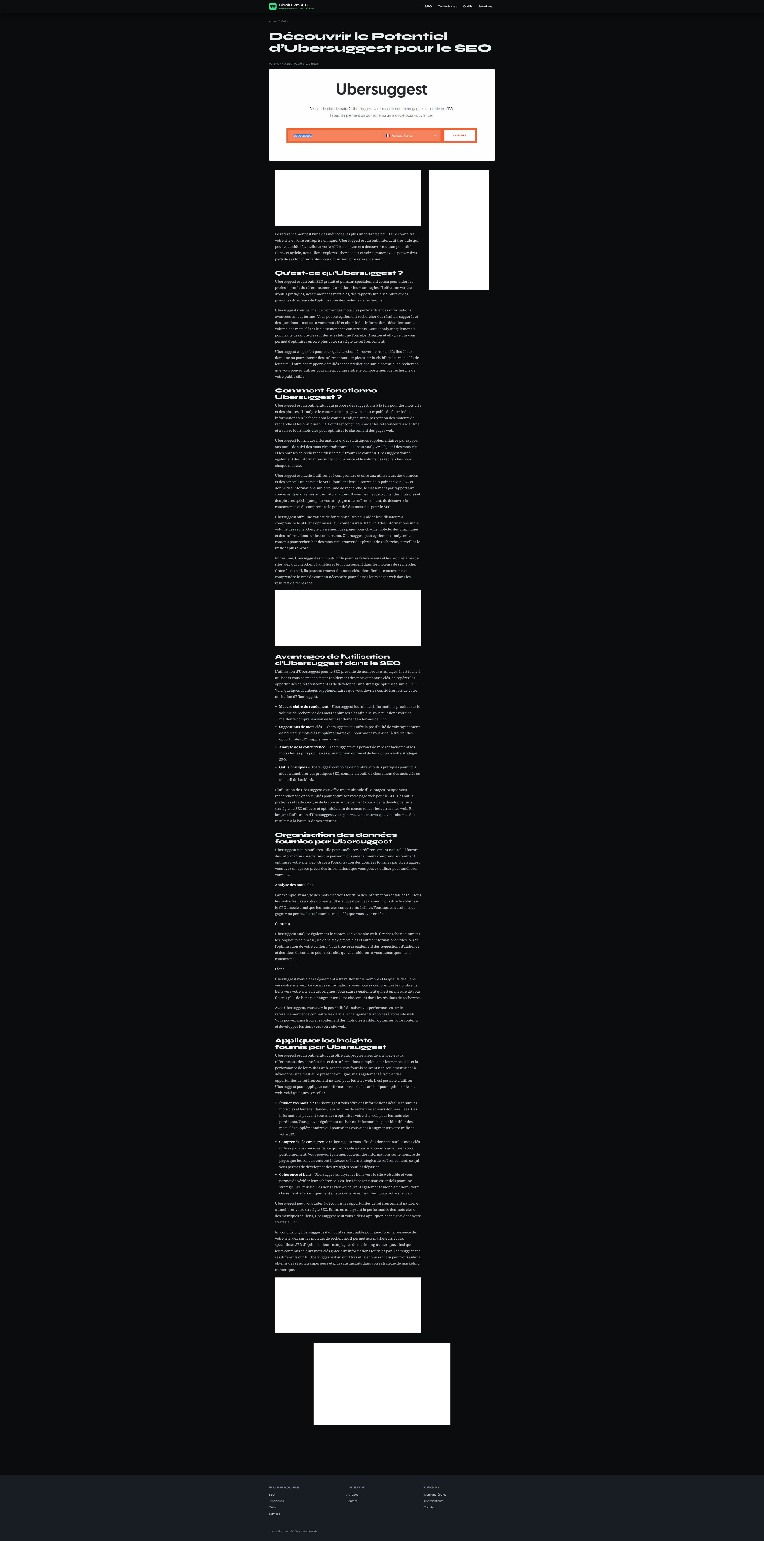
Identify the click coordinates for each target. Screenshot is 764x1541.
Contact (351, 1501)
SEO (428, 6)
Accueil (273, 21)
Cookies (429, 1507)
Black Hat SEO (283, 63)
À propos (352, 1494)
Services (486, 6)
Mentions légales (435, 1494)
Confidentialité (433, 1501)
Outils (468, 6)
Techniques (447, 6)
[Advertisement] (348, 198)
